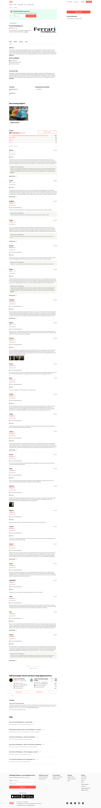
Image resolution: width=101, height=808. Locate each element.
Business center (56, 778)
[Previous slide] (10, 695)
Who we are (83, 778)
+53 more (26, 31)
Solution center (71, 777)
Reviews (21, 41)
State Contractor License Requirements (16, 703)
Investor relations (85, 784)
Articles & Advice (30, 4)
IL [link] (12, 7)
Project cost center (71, 778)
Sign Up (89, 1)
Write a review (47, 132)
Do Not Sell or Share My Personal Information (33, 803)
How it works (84, 777)
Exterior (14, 4)
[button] (18, 116)
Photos (15, 41)
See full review (12, 176)
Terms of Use (19, 801)
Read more (11, 55)
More (25, 4)
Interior (10, 4)
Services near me (42, 778)
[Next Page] (40, 666)
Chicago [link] (15, 7)
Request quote (19, 692)
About (10, 41)
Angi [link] (10, 7)
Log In (82, 1)
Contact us (83, 786)
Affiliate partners (84, 790)
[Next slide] (12, 695)
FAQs (69, 780)
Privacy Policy (25, 801)
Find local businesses (43, 777)
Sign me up (22, 787)
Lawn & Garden (20, 4)
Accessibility (20, 803)
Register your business (57, 777)
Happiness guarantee (85, 788)
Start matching (31, 16)
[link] (18, 683)
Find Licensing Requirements (31, 707)
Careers (82, 780)
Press (82, 782)
